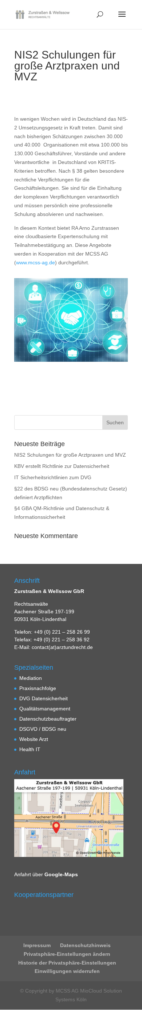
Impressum (37, 945)
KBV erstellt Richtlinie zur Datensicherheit (61, 466)
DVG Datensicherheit (43, 698)
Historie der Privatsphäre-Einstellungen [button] (67, 963)
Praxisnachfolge (37, 688)
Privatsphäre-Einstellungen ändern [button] (67, 954)
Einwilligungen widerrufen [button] (67, 971)
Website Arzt (33, 739)
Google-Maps (61, 874)
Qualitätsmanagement (44, 709)
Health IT (29, 749)
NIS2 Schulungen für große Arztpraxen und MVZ (70, 455)
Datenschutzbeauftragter (47, 719)
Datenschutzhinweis (85, 945)
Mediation (30, 678)
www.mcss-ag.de (35, 262)
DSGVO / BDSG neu (42, 729)
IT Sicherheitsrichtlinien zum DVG (52, 477)
